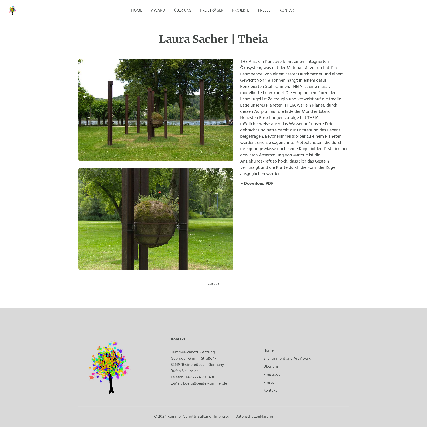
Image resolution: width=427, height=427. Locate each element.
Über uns (182, 10)
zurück (213, 284)
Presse (264, 10)
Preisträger (211, 10)
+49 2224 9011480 (200, 377)
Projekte (240, 10)
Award (158, 10)
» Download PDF (256, 183)
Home (136, 10)
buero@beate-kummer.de (205, 383)
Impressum (223, 416)
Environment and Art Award (287, 358)
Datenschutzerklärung (254, 416)
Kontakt (287, 10)
